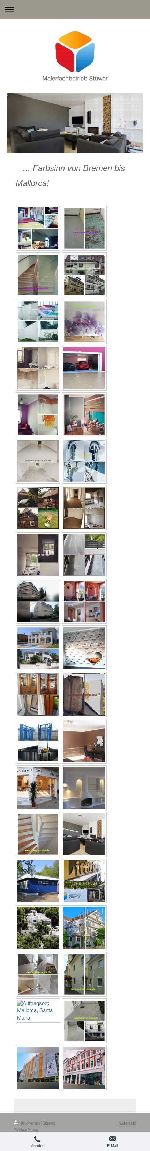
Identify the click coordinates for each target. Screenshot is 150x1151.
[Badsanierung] (38, 368)
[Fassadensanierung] (38, 321)
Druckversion (30, 1123)
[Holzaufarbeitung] (38, 694)
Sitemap (49, 1123)
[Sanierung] (84, 694)
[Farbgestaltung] (38, 414)
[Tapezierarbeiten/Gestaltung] (84, 321)
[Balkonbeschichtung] (84, 554)
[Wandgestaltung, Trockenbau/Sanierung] (84, 834)
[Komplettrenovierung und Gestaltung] (38, 647)
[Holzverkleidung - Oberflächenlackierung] (38, 787)
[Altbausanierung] (84, 508)
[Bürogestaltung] (84, 741)
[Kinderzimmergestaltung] (84, 647)
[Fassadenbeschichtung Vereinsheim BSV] (38, 881)
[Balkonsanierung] (84, 228)
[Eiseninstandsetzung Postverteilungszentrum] (38, 741)
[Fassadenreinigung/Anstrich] (84, 974)
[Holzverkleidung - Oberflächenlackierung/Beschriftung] (38, 1010)
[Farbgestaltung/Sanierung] (84, 601)
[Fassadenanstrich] (38, 601)
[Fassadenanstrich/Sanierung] (84, 274)
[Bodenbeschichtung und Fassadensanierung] (84, 368)
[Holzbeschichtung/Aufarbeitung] (84, 881)
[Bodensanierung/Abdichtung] (84, 1020)
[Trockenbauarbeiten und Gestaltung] (84, 787)
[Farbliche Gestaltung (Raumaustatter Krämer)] (38, 228)
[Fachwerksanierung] (38, 508)
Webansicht (127, 1123)
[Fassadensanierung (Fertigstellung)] (84, 1067)
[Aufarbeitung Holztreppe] (38, 274)
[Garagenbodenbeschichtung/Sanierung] (38, 461)
